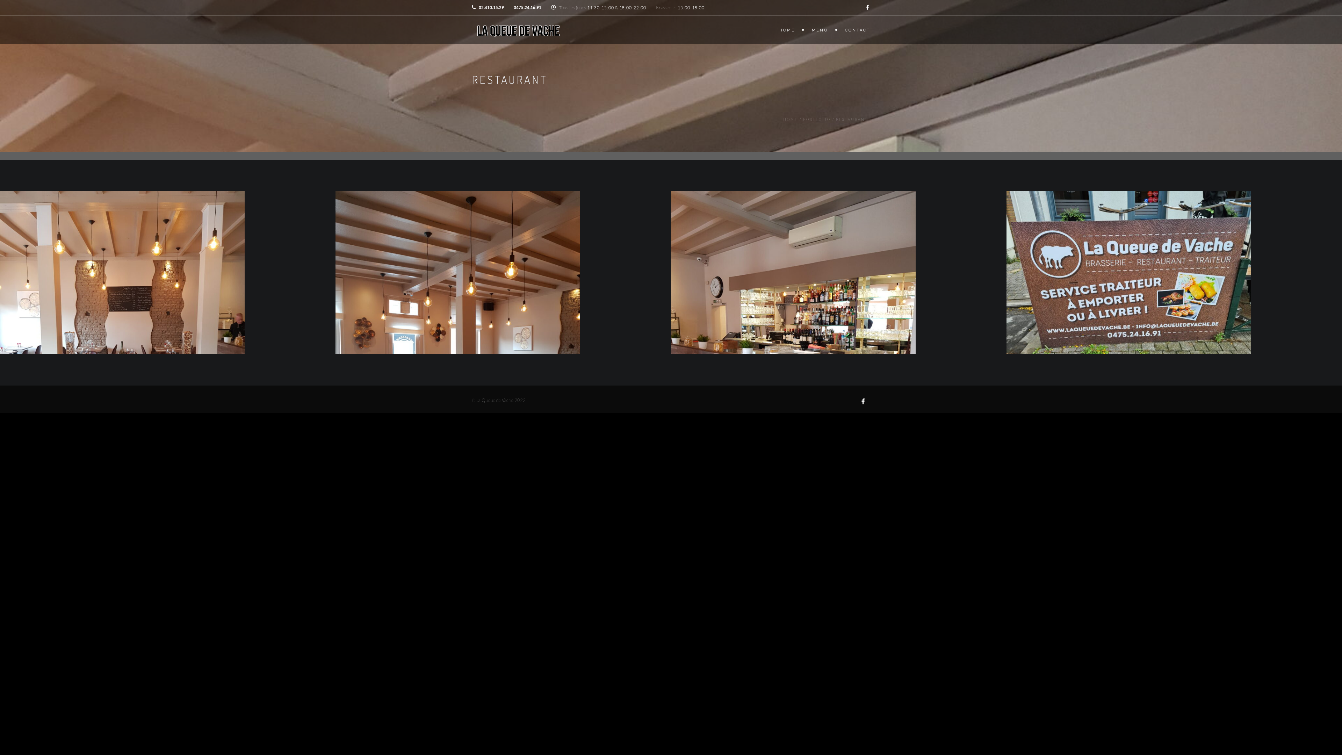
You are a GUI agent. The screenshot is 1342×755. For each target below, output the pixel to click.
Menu (820, 30)
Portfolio (817, 119)
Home (787, 30)
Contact (857, 30)
